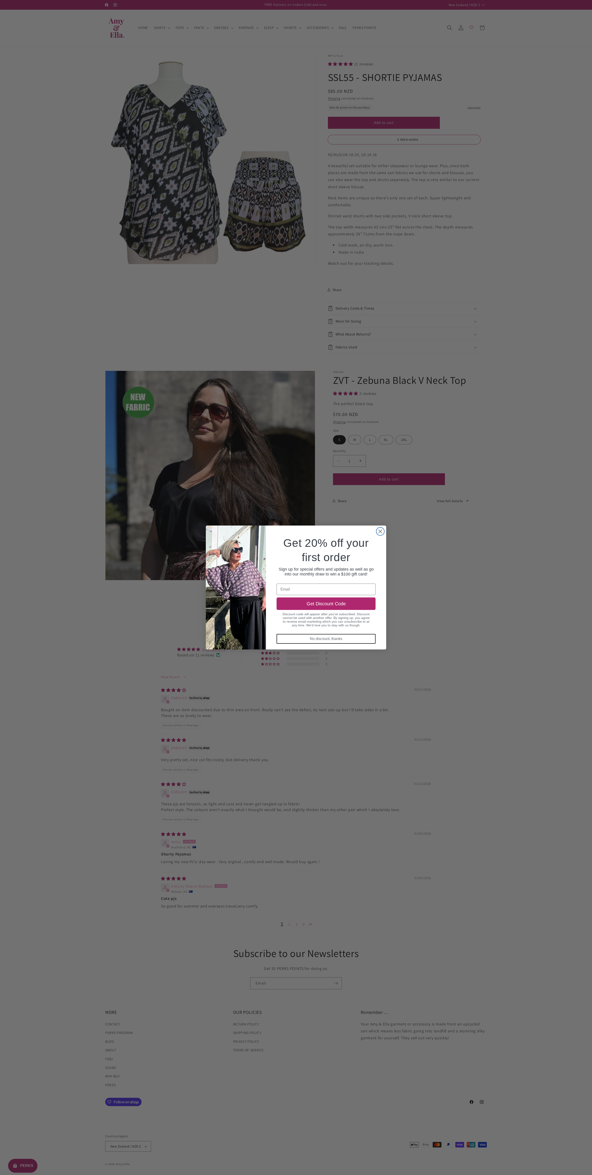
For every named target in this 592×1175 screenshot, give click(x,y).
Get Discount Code (326, 603)
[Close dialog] (380, 531)
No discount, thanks (326, 639)
